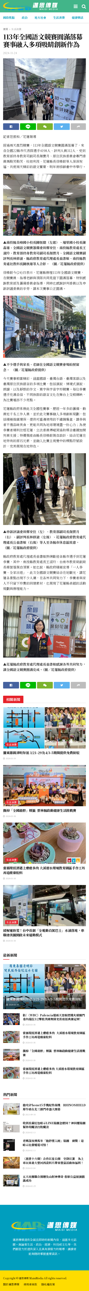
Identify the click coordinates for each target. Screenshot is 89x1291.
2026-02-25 (30, 1185)
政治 (25, 17)
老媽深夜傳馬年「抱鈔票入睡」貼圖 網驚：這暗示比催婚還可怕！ (53, 1143)
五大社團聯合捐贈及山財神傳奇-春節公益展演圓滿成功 (54, 1178)
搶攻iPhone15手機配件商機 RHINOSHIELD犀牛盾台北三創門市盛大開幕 (54, 1107)
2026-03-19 (10, 758)
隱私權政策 (48, 1284)
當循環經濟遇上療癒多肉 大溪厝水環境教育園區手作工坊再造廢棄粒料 (44, 870)
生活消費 (59, 17)
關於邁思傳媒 (11, 1284)
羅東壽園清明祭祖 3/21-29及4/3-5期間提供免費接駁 (41, 752)
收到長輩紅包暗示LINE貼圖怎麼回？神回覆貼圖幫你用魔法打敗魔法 (54, 1125)
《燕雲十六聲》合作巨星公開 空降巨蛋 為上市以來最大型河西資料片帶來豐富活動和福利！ (53, 1161)
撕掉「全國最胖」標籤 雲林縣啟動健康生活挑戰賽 (39, 810)
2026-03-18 (10, 816)
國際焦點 (9, 17)
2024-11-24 (10, 53)
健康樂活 (77, 17)
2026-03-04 (30, 1168)
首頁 (5, 29)
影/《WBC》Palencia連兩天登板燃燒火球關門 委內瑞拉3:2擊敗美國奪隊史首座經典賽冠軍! (54, 1017)
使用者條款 (30, 1284)
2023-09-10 (30, 1114)
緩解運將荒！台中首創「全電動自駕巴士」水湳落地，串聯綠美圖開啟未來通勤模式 (43, 932)
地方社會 (40, 17)
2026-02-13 (30, 1132)
